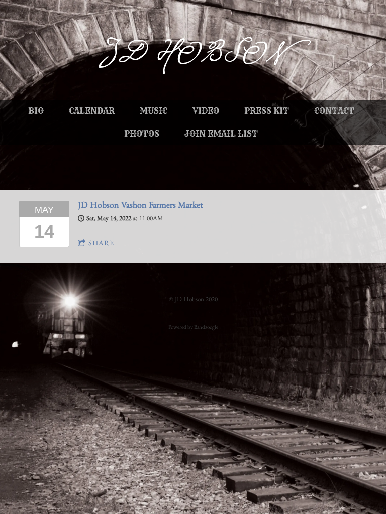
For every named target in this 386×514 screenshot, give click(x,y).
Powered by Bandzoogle (193, 326)
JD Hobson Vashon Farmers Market (140, 204)
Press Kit (266, 111)
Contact (334, 111)
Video (205, 111)
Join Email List (221, 133)
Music (153, 111)
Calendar (92, 111)
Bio (36, 111)
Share (101, 242)
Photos (141, 133)
